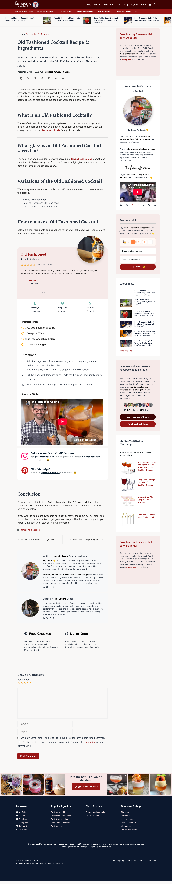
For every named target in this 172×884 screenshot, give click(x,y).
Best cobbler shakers (60, 822)
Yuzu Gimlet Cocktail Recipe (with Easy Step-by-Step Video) (144, 302)
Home (20, 34)
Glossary (108, 4)
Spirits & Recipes (65, 11)
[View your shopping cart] (150, 5)
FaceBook (23, 819)
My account (126, 826)
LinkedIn (22, 815)
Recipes (98, 4)
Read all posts (126, 351)
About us (125, 812)
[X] (28, 79)
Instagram (23, 822)
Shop (125, 4)
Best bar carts (57, 826)
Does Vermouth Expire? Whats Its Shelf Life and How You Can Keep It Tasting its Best (143, 344)
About (143, 4)
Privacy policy (118, 860)
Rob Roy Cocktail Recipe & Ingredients (38, 539)
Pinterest (23, 829)
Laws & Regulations (123, 11)
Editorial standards (129, 822)
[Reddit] (55, 79)
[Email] (62, 79)
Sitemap (152, 860)
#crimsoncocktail (91, 456)
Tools (118, 4)
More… (138, 11)
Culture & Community (85, 11)
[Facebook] (21, 79)
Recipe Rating (24, 679)
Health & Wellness (105, 11)
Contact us (125, 815)
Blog (89, 4)
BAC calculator (92, 815)
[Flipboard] (48, 79)
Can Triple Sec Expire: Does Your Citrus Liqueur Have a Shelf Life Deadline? (144, 333)
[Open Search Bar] (155, 5)
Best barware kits (58, 812)
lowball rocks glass (81, 159)
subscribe (90, 742)
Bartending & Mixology (46, 11)
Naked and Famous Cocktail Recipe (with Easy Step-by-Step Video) (144, 293)
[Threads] (34, 79)
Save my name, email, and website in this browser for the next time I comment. (63, 738)
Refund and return (129, 829)
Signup (134, 4)
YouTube (22, 812)
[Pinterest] (41, 79)
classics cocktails (50, 130)
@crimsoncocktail (44, 456)
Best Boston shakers (60, 819)
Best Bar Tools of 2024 (24, 11)
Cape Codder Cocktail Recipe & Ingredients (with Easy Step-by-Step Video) (144, 313)
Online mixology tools (95, 812)
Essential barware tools (61, 815)
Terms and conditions (136, 860)
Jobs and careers (128, 819)
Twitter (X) (23, 826)
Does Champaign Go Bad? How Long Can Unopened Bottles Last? (144, 324)
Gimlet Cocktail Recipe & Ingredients (86, 539)
